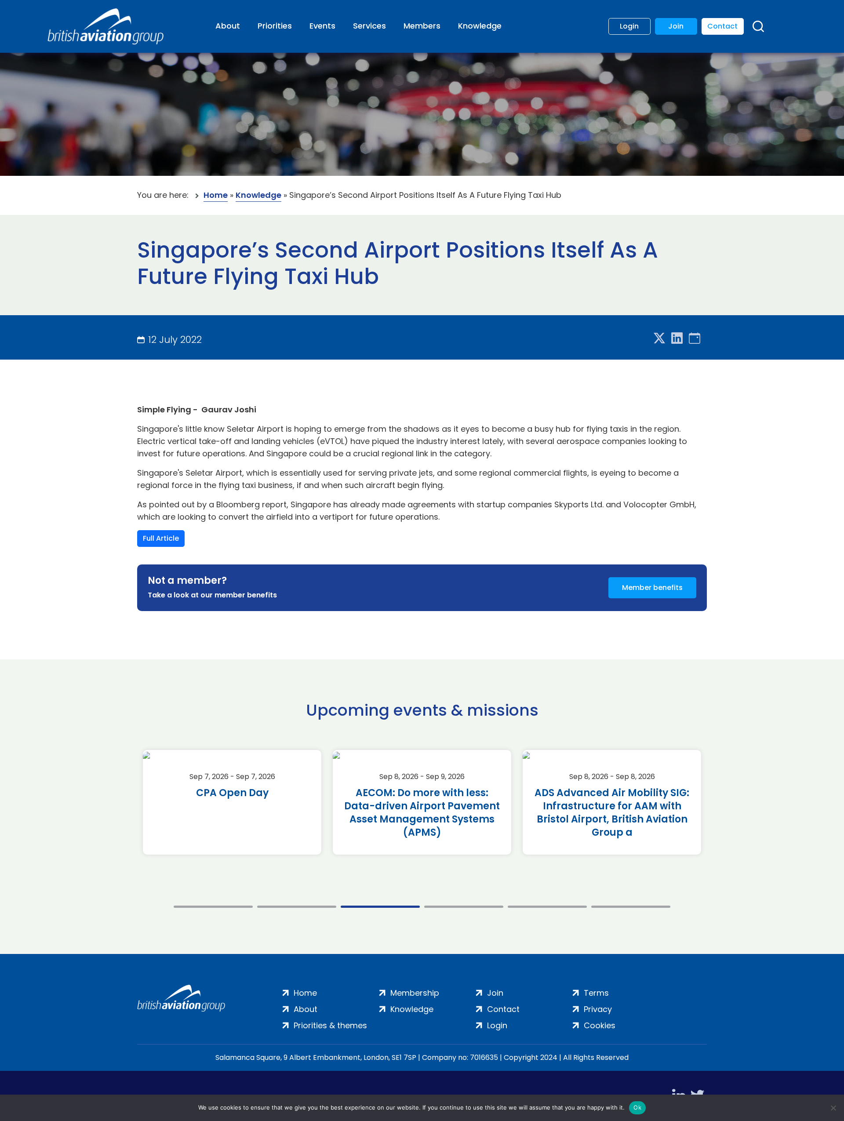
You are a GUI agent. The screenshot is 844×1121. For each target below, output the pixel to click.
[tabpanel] (232, 802)
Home (216, 194)
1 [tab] (213, 907)
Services (369, 25)
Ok (637, 1107)
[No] (833, 1107)
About (227, 25)
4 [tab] (463, 907)
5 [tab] (547, 907)
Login (629, 26)
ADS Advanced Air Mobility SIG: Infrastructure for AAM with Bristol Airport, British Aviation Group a (612, 812)
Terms (596, 992)
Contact (722, 26)
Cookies (599, 1025)
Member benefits (652, 587)
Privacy (598, 1009)
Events (322, 25)
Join (676, 26)
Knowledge (480, 25)
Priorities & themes (330, 1025)
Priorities (275, 25)
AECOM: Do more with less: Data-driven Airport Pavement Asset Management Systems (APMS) (422, 812)
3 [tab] (380, 907)
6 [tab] (630, 907)
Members (422, 25)
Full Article (161, 538)
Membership (414, 992)
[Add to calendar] (694, 338)
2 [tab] (296, 907)
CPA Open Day (232, 793)
